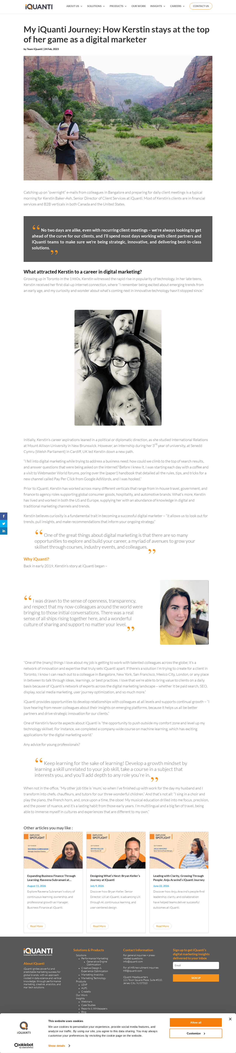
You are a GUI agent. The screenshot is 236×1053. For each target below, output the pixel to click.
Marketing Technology (93, 978)
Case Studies (88, 1005)
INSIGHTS (156, 6)
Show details (56, 1045)
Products (81, 981)
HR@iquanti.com (132, 970)
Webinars (86, 1001)
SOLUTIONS (94, 6)
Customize (194, 1033)
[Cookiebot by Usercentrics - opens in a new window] (24, 1046)
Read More (36, 926)
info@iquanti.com (133, 961)
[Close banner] (230, 1019)
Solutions (81, 955)
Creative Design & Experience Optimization (94, 969)
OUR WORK (138, 6)
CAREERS (175, 6)
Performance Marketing (94, 958)
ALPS (84, 988)
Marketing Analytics (92, 974)
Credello (86, 991)
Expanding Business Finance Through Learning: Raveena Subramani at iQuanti (51, 880)
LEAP (84, 984)
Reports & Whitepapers (94, 1008)
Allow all (195, 1022)
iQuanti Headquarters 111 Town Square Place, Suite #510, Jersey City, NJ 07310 (142, 980)
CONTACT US (201, 6)
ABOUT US (72, 6)
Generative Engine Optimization (97, 963)
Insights (80, 998)
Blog (83, 1011)
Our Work (82, 995)
